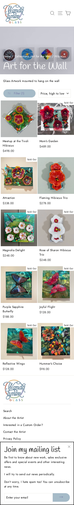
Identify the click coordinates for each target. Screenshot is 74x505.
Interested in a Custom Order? (23, 425)
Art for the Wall (41, 56)
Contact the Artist (14, 432)
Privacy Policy (12, 439)
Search (7, 411)
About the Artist (13, 418)
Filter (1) (18, 93)
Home (7, 56)
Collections (22, 56)
